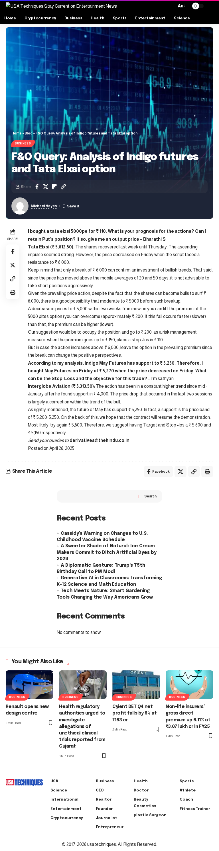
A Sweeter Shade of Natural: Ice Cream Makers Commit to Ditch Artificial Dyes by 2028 (107, 552)
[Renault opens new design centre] (29, 684)
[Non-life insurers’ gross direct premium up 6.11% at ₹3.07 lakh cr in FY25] (189, 684)
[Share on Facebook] (37, 186)
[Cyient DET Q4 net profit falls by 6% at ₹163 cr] (136, 684)
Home (16, 133)
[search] (170, 6)
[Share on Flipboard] (54, 186)
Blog (29, 133)
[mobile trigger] (208, 6)
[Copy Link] (63, 186)
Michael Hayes (44, 206)
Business (23, 143)
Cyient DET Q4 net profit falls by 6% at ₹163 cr (134, 713)
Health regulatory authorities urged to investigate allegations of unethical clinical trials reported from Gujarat (82, 726)
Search (150, 496)
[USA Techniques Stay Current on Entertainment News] (61, 6)
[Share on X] (46, 186)
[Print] (12, 292)
